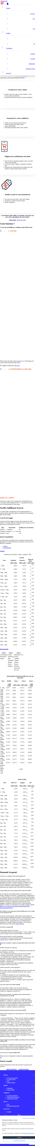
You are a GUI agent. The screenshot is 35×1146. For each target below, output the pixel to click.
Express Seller (11, 1090)
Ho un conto (12, 220)
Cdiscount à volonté (12, 1098)
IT (20, 1115)
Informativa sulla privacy (28, 1133)
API (8, 1081)
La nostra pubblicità (12, 1095)
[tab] (5, 546)
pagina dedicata (20, 923)
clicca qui (16, 365)
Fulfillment (10, 1088)
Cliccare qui (3, 939)
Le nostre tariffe (11, 1079)
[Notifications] (7, 3)
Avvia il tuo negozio (12, 1078)
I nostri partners (11, 1082)
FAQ (8, 1104)
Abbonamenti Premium (13, 1097)
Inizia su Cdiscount (11, 1069)
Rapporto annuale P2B (13, 1106)
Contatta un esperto (23, 1069)
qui (1, 1057)
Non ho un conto (21, 220)
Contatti (9, 1111)
